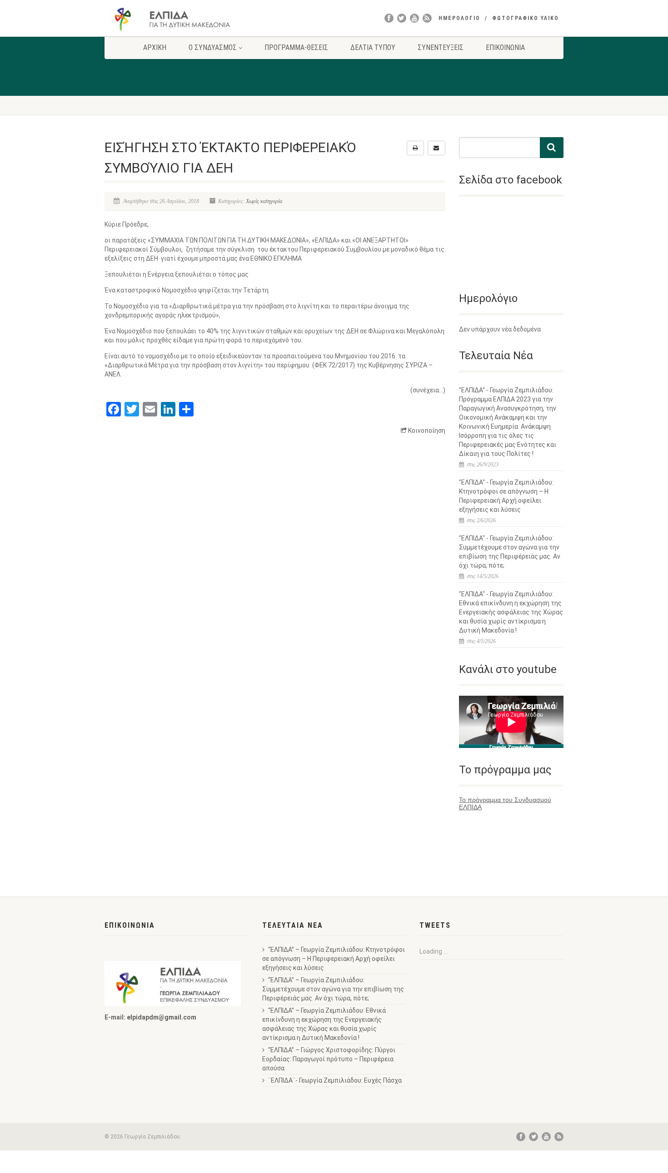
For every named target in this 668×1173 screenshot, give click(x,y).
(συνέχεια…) (427, 390)
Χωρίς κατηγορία (264, 201)
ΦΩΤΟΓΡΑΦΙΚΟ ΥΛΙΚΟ (525, 18)
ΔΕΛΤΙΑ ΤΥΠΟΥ (372, 47)
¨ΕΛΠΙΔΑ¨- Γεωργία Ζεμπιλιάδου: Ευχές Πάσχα (335, 1080)
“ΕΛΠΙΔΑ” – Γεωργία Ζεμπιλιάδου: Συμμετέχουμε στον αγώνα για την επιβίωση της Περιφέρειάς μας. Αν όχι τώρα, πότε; (333, 989)
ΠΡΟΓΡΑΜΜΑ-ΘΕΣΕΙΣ (296, 47)
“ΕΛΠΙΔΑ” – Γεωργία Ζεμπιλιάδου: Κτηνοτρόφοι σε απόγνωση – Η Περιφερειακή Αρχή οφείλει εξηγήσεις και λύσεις (333, 958)
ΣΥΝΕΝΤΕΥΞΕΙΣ (441, 47)
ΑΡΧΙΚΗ (154, 47)
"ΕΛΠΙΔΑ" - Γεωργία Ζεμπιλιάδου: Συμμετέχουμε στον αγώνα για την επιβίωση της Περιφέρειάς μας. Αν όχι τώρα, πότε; (509, 552)
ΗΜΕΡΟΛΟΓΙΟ (459, 18)
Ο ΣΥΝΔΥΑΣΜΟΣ (213, 47)
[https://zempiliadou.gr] (177, 19)
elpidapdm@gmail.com (161, 1017)
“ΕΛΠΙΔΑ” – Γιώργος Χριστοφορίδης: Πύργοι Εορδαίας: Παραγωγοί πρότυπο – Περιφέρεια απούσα (328, 1059)
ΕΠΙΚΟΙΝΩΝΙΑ (505, 47)
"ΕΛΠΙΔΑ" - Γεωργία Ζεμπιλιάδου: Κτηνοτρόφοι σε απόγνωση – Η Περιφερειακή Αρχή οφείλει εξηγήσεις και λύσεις (506, 496)
